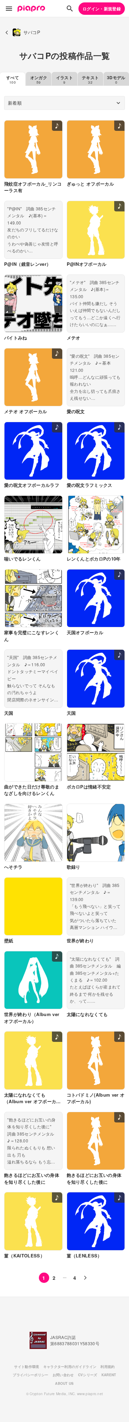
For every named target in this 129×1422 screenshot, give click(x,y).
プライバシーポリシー (30, 1374)
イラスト (64, 79)
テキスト (90, 79)
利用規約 (107, 1366)
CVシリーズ (87, 1374)
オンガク (38, 79)
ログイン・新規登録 (102, 9)
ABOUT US (64, 1383)
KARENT (108, 1374)
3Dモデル (116, 79)
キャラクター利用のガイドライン (70, 1366)
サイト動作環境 (26, 1366)
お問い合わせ (63, 1374)
